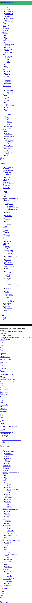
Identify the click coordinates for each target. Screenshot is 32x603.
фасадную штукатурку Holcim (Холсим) (8, 2)
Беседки (6, 98)
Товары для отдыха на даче (7, 97)
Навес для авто (5, 85)
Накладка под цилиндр (8, 498)
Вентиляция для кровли (6, 24)
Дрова (4, 78)
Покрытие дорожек (6, 94)
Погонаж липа (8, 113)
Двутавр (6, 34)
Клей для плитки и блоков (8, 152)
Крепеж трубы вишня (4, 411)
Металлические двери (8, 45)
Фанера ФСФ (10, 300)
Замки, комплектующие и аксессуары (8, 49)
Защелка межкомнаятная (8, 215)
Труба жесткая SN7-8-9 (8, 174)
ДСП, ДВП (8, 297)
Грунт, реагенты (7, 246)
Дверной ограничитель (10, 206)
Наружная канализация (6, 175)
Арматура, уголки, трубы (6, 33)
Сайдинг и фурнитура (8, 148)
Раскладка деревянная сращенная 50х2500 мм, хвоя (9, 381)
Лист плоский (5, 29)
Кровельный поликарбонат (7, 185)
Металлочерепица (5, 30)
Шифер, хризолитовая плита (10, 578)
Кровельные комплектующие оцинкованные (9, 27)
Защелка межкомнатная (8, 51)
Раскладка (8, 121)
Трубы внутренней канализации (9, 10)
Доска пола (8, 276)
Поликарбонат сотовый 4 (10, 92)
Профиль (6, 37)
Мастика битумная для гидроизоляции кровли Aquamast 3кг (10, 366)
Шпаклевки (6, 155)
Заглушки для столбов (8, 80)
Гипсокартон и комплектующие (9, 295)
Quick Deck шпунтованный (10, 141)
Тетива (6, 269)
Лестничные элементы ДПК (10, 127)
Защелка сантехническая (8, 52)
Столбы (6, 106)
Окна (4, 54)
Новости (1, 325)
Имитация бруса (7, 116)
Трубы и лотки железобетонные (9, 18)
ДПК (7, 88)
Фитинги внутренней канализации (9, 11)
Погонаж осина (9, 114)
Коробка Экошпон (10, 124)
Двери (4, 42)
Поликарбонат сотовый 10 (10, 531)
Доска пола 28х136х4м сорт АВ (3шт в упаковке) (8, 426)
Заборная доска (7, 72)
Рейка (4, 234)
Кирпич (6, 131)
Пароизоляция (7, 291)
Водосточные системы (6, 168)
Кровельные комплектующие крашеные (8, 183)
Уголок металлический (8, 195)
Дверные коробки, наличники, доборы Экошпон (14, 123)
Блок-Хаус (6, 109)
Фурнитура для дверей (6, 64)
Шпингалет (8, 492)
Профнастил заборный (8, 81)
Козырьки (4, 26)
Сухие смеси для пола (8, 309)
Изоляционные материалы (6, 289)
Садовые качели (7, 259)
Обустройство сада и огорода (7, 86)
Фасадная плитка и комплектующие (10, 305)
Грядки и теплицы (7, 87)
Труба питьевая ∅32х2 (4, 389)
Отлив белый (8, 59)
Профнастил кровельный (6, 188)
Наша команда (5, 317)
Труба (6, 38)
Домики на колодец (7, 177)
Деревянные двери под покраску (9, 44)
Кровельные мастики (6, 28)
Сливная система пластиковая (9, 14)
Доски (4, 231)
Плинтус (8, 120)
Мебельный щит (7, 543)
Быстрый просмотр (2, 356)
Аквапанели (6, 138)
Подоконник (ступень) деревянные (9, 105)
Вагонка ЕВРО (9, 272)
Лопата (6, 95)
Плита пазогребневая (8, 288)
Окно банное (6, 221)
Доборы (9, 119)
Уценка (8, 150)
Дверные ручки (5, 210)
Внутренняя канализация (6, 450)
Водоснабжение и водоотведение (6, 9)
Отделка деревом (5, 108)
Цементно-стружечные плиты (9, 146)
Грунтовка (6, 307)
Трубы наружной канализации (9, 21)
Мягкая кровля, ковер (6, 187)
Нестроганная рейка (7, 75)
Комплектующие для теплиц (9, 90)
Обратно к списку (2, 340)
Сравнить (3, 593)
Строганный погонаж (8, 117)
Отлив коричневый (9, 61)
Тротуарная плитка (7, 96)
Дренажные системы (6, 171)
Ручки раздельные (7, 47)
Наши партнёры (5, 319)
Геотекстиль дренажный (8, 15)
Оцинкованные (2, 420)
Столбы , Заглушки (7, 82)
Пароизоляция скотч (7, 135)
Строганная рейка (7, 76)
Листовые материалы (6, 137)
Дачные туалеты (7, 89)
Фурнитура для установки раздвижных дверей (11, 67)
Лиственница (8, 283)
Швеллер (6, 39)
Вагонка (6, 110)
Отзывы (4, 318)
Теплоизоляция (7, 292)
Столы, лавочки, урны (8, 99)
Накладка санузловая (8, 46)
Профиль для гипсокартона (8, 145)
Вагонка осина (8, 112)
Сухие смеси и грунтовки (6, 151)
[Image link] (6, 432)
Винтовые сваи (5, 40)
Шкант (7, 125)
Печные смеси (7, 153)
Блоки (6, 130)
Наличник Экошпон (9, 208)
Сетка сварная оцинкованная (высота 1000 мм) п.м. (9, 343)
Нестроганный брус (7, 70)
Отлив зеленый (9, 60)
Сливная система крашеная (8, 12)
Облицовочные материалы (7, 147)
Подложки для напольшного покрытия (12, 554)
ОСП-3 (7, 142)
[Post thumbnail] (11, 440)
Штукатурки (6, 311)
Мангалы (4, 84)
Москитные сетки (7, 55)
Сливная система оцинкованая (9, 13)
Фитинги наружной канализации (9, 178)
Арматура (6, 190)
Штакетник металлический (8, 83)
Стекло (6, 63)
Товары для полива (6, 100)
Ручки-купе (6, 48)
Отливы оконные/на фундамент (9, 58)
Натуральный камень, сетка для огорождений (11, 256)
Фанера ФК (9, 575)
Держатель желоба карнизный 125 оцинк (7, 374)
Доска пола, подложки (8, 115)
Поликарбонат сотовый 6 (10, 93)
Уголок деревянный (9, 122)
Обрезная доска (7, 73)
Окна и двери (4, 41)
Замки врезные (7, 50)
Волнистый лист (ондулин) (7, 25)
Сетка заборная (2, 345)
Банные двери (7, 200)
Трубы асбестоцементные (8, 17)
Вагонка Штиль (9, 274)
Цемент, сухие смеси (8, 154)
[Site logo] (5, 6)
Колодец (6, 20)
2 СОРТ (4, 69)
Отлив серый (8, 62)
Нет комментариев (7, 441)
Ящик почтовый (7, 243)
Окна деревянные (7, 501)
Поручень (6, 545)
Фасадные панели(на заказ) (8, 149)
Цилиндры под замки (8, 53)
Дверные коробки (10, 118)
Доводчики (6, 65)
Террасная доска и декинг (8, 126)
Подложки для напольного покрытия (10, 136)
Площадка (6, 104)
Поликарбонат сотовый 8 (10, 533)
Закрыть (1, 597)
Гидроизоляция (7, 133)
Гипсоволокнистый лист (8, 139)
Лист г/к (6, 35)
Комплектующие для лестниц (9, 103)
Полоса (6, 36)
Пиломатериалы (4, 68)
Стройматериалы (4, 129)
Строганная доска (7, 74)
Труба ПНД (5, 23)
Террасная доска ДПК (9, 128)
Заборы (4, 79)
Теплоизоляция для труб (6, 22)
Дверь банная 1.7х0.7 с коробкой (5, 359)
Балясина (6, 102)
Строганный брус (7, 71)
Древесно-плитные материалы (9, 140)
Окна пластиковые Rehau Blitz (9, 56)
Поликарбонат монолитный (10, 91)
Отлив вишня (8, 223)
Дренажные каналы (7, 16)
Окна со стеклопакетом (8, 57)
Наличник (8, 203)
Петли (6, 66)
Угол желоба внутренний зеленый (6, 404)
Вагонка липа (8, 111)
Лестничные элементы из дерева (7, 101)
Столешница (6, 107)
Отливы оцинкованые (9, 507)
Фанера (8, 143)
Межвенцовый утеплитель (8, 134)
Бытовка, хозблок (5, 77)
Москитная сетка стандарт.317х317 (6, 396)
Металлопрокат (4, 32)
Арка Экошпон (7, 43)
